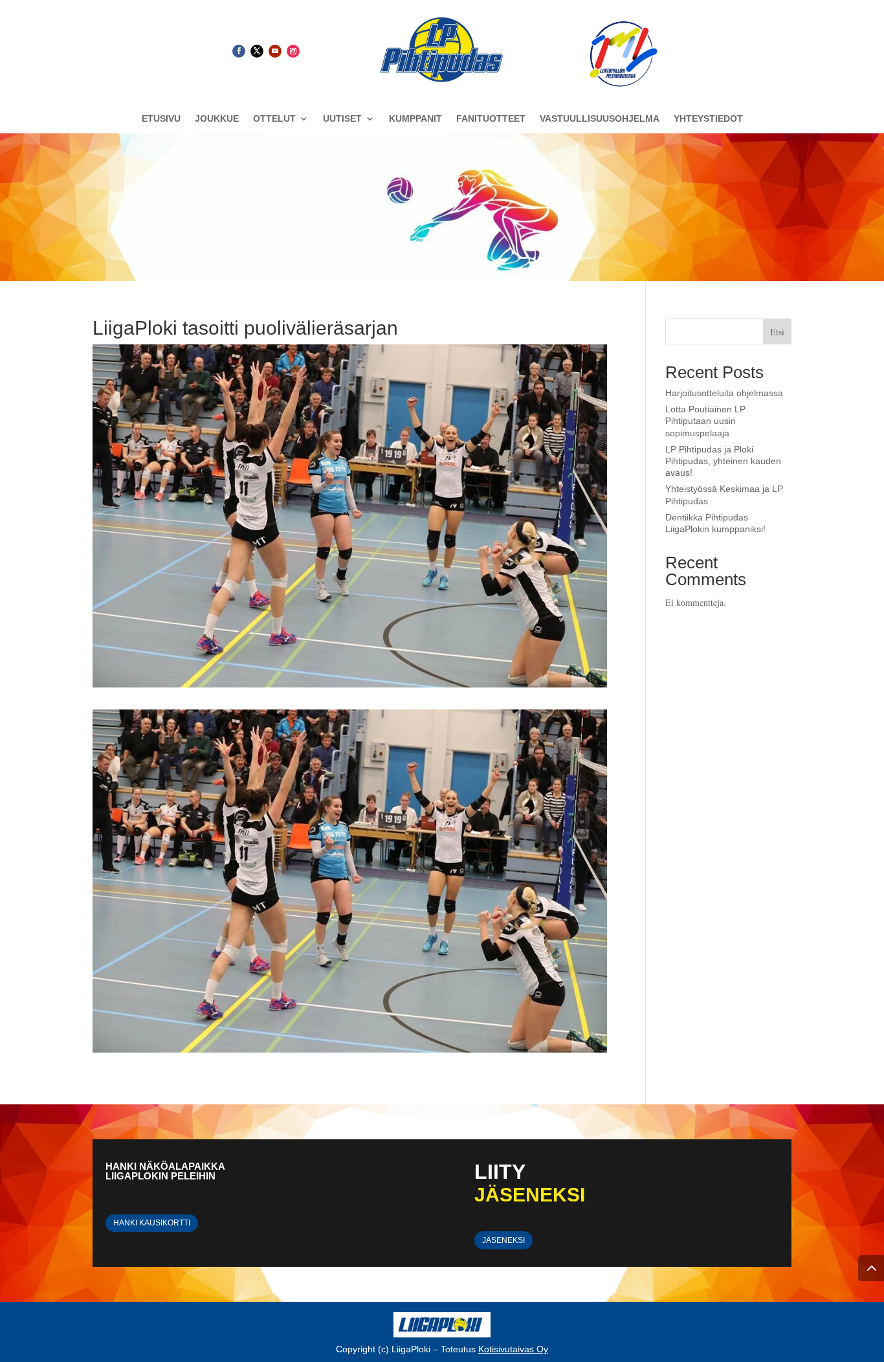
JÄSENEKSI (503, 1240)
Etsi (777, 332)
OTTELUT (274, 119)
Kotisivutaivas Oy (513, 1349)
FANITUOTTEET (490, 119)
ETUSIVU (161, 119)
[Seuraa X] (256, 51)
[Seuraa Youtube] (275, 51)
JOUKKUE (217, 119)
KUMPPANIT (415, 119)
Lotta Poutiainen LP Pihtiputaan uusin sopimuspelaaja (705, 421)
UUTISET (342, 119)
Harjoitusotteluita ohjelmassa (724, 393)
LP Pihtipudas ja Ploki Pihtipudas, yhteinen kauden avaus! (723, 461)
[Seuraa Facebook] (238, 51)
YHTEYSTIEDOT (708, 119)
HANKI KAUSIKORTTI (151, 1222)
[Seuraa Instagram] (293, 51)
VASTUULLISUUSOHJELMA (599, 119)
